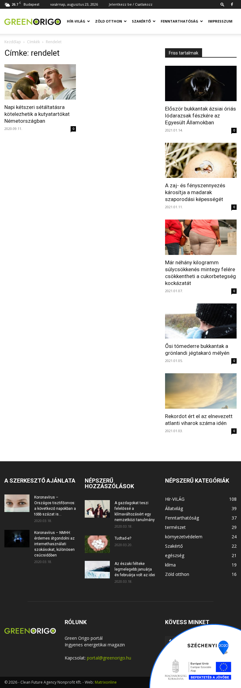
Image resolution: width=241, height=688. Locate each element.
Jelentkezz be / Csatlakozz (131, 4)
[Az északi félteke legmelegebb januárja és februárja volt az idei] (97, 569)
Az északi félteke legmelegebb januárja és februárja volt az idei (135, 569)
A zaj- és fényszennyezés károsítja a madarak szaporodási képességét (195, 192)
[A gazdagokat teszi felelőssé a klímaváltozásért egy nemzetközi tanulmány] (97, 509)
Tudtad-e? (123, 538)
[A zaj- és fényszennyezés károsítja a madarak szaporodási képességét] (201, 160)
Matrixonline (106, 682)
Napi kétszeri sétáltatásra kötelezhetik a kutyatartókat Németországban (37, 114)
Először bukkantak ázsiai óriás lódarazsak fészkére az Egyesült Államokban (200, 116)
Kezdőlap (12, 41)
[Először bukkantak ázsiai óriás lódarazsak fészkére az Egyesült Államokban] (201, 83)
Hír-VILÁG (76, 21)
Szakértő (141, 21)
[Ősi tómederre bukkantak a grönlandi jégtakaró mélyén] (201, 321)
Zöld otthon (108, 21)
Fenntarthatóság (179, 21)
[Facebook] (232, 4)
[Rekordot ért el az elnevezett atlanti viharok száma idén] (201, 391)
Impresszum (220, 21)
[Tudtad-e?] (97, 544)
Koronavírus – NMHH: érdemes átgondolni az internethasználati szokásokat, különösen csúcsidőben (54, 543)
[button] (222, 4)
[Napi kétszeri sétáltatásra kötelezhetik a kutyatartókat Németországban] (40, 82)
